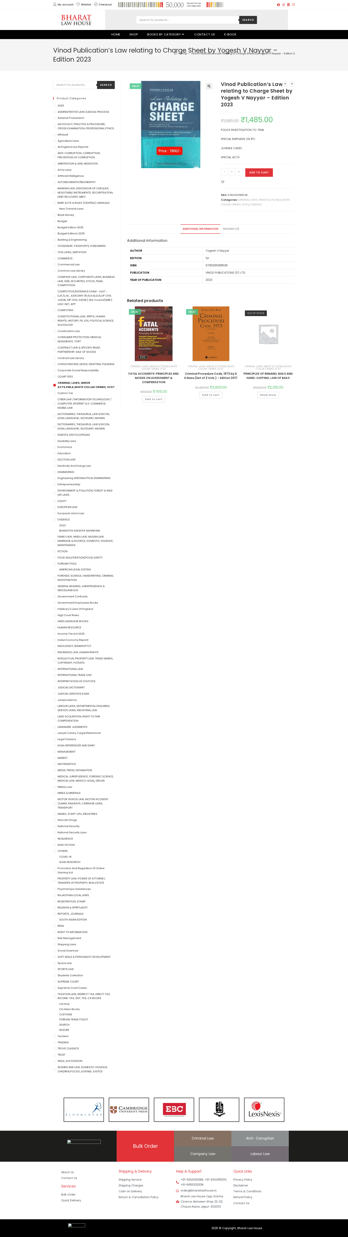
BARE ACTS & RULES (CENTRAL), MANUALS (84, 203)
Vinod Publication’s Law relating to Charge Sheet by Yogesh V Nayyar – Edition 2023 (245, 53)
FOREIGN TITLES (67, 564)
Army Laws (64, 170)
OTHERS (63, 851)
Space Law (65, 963)
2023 (62, 525)
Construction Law (69, 331)
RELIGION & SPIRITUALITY (73, 907)
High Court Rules (68, 615)
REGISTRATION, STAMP (72, 901)
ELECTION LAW (67, 459)
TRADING (63, 1042)
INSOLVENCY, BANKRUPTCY (74, 646)
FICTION (62, 551)
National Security (69, 826)
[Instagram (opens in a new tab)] (283, 5)
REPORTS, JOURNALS (71, 914)
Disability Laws (67, 441)
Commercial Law (69, 264)
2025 (61, 106)
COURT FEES (65, 377)
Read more (268, 395)
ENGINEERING (66, 472)
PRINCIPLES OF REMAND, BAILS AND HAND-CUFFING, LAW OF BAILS (268, 376)
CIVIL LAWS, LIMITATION (72, 252)
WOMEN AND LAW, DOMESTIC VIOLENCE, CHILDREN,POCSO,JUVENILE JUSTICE (83, 1069)
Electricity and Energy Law (74, 466)
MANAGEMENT (67, 752)
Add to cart (259, 172)
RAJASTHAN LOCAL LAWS (73, 895)
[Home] (175, 53)
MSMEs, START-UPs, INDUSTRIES (77, 814)
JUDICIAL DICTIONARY (71, 687)
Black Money (66, 215)
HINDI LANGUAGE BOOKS (73, 621)
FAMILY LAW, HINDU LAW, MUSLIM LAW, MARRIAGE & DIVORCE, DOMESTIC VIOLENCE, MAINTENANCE (85, 541)
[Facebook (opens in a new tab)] (278, 5)
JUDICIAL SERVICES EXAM (73, 694)
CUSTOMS (65, 1014)
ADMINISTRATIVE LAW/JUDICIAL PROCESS (83, 112)
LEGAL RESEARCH (69, 862)
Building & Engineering (72, 240)
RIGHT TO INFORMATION (72, 932)
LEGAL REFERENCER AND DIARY (76, 745)
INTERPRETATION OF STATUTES (76, 681)
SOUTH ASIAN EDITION (73, 920)
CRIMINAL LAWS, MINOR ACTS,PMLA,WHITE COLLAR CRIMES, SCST (153, 367)
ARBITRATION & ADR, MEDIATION (78, 163)
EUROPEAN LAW (67, 507)
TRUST (61, 1055)
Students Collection (70, 975)
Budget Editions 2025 (71, 233)
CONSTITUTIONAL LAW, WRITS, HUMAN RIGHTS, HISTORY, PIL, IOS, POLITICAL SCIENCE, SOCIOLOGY (86, 320)
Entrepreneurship (69, 484)
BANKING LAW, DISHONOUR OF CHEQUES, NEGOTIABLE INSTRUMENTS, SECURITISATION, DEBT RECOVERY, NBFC (85, 192)
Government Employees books (78, 603)
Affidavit (63, 135)
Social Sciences (68, 951)
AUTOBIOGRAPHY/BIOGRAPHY (76, 182)
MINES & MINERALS (69, 793)
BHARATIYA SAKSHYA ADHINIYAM (79, 531)
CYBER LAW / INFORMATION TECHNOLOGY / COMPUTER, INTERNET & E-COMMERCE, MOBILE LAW (84, 403)
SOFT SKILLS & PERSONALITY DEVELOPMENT (84, 957)
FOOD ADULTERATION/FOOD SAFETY (80, 558)
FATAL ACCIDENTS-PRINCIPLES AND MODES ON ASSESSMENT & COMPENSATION (153, 378)
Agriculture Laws (68, 141)
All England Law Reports (73, 147)
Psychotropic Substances (74, 889)
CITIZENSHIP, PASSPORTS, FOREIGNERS (82, 246)
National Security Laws (72, 832)
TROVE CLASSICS (68, 1048)
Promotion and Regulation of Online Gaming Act (81, 870)
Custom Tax (65, 393)
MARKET (63, 758)
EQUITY (62, 501)
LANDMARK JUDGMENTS (72, 727)
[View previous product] (285, 84)
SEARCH (64, 1025)
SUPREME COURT (68, 982)
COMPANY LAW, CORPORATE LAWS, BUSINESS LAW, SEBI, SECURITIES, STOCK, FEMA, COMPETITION (86, 281)
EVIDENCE (256, 204)
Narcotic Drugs (67, 820)
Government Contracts (73, 596)
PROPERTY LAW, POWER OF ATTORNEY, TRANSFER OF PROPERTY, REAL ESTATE (82, 881)
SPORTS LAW (66, 969)
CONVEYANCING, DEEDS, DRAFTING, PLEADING (86, 364)
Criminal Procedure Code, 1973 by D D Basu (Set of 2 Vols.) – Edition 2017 (210, 376)
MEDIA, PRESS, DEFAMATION (75, 770)
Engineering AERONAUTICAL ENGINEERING (84, 478)
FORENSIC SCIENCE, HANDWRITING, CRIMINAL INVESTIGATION (86, 578)
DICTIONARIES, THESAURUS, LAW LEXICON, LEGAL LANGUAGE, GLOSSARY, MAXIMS (84, 416)
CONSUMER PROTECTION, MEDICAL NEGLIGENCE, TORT (79, 339)
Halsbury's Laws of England (75, 609)
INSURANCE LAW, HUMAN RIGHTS (78, 652)
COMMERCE (65, 258)
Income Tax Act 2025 (71, 634)
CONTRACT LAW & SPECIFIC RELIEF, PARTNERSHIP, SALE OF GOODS (79, 350)
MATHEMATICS (67, 764)
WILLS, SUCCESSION (70, 1061)
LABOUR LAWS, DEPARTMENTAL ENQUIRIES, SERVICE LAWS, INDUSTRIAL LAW (84, 708)
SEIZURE (64, 1030)
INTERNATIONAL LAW (70, 669)
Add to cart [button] (153, 399)
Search (248, 20)
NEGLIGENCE (65, 839)
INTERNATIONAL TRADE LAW (75, 675)
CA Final (64, 1004)
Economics (65, 447)
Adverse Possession (71, 118)
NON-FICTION (66, 845)
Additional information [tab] (200, 229)
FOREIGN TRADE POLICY (73, 1019)
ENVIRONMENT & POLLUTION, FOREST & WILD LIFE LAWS (85, 493)
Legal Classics (67, 739)
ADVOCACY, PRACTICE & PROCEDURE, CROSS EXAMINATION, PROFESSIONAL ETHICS (86, 126)
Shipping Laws (67, 944)
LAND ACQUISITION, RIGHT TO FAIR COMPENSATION (79, 719)
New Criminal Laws (71, 209)
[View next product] (292, 84)
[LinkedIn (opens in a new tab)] (288, 5)
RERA (61, 926)
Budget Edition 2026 (70, 227)
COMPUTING (65, 310)
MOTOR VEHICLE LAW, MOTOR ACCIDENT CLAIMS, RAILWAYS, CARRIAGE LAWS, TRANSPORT (83, 803)
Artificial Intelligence (71, 176)
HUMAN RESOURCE (69, 627)
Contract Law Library (71, 358)
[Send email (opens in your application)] (293, 5)
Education (64, 453)
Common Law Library (71, 271)
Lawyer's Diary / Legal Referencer (79, 733)
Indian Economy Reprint (73, 640)
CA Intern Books (69, 1009)
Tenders (63, 1036)
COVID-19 (65, 857)
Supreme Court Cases (72, 988)
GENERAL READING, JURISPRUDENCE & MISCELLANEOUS (81, 588)
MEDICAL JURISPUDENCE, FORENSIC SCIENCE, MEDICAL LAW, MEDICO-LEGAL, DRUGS (86, 779)
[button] (209, 86)
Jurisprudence (67, 700)
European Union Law (71, 513)
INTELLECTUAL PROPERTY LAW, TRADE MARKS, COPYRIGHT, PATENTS (85, 661)
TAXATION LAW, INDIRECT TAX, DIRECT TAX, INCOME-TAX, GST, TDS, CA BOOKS (84, 996)
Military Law (65, 787)
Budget (62, 221)
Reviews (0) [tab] (231, 229)
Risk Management (69, 938)
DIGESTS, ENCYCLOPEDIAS (74, 435)
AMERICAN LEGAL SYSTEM (75, 569)
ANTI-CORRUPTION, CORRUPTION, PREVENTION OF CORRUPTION (79, 155)
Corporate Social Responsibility (78, 370)
